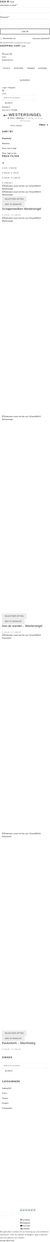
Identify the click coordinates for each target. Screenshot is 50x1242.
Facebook (6, 1192)
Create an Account (22, 43)
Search (9, 103)
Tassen (31, 68)
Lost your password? (41, 38)
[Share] (9, 1213)
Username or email (12, 5)
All (3, 163)
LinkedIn (5, 1201)
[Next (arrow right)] (9, 1216)
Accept (3, 1240)
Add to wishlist (13, 204)
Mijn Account (7, 50)
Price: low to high (9, 148)
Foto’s (6, 68)
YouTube (5, 1198)
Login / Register (8, 88)
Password (8, 17)
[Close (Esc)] (3, 1213)
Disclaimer (6, 1132)
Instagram (6, 1195)
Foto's (4, 1093)
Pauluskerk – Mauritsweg (18, 1043)
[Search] (3, 91)
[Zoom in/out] (21, 1213)
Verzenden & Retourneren (13, 1123)
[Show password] (47, 22)
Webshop (19, 118)
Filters (42, 125)
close (12, 2)
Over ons (6, 1151)
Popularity (6, 138)
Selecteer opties (14, 199)
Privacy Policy (8, 1129)
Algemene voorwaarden (12, 1126)
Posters (18, 68)
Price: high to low (9, 153)
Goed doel (6, 1145)
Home (12, 118)
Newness (6, 143)
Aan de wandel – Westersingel (22, 626)
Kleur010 (25, 80)
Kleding (42, 68)
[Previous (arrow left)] (3, 1216)
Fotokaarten (7, 1108)
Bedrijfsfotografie (9, 1142)
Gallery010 (6, 1088)
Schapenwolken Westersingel (21, 208)
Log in (25, 31)
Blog (4, 1148)
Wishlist (6, 107)
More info (10, 1240)
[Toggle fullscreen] (15, 1213)
